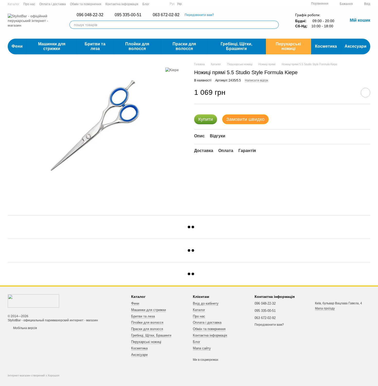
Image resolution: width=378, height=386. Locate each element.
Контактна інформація (121, 4)
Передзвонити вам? (199, 15)
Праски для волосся (184, 46)
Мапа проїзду (325, 308)
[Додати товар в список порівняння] (351, 92)
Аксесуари (355, 46)
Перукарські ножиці (288, 46)
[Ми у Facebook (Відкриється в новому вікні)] (156, 4)
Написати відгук (256, 80)
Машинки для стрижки (51, 46)
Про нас (29, 4)
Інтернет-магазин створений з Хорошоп (33, 375)
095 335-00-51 (128, 15)
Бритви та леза (95, 46)
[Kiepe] (172, 69)
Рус (172, 3)
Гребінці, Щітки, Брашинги (236, 46)
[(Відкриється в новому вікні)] (162, 4)
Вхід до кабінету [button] (206, 303)
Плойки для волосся (137, 46)
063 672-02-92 (166, 15)
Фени (17, 46)
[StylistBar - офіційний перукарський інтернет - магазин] (33, 301)
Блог (145, 4)
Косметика (326, 46)
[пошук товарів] (275, 25)
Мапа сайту (202, 348)
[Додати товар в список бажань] (365, 92)
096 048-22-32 (90, 15)
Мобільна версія (24, 328)
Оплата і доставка (52, 4)
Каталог (13, 4)
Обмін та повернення (85, 4)
